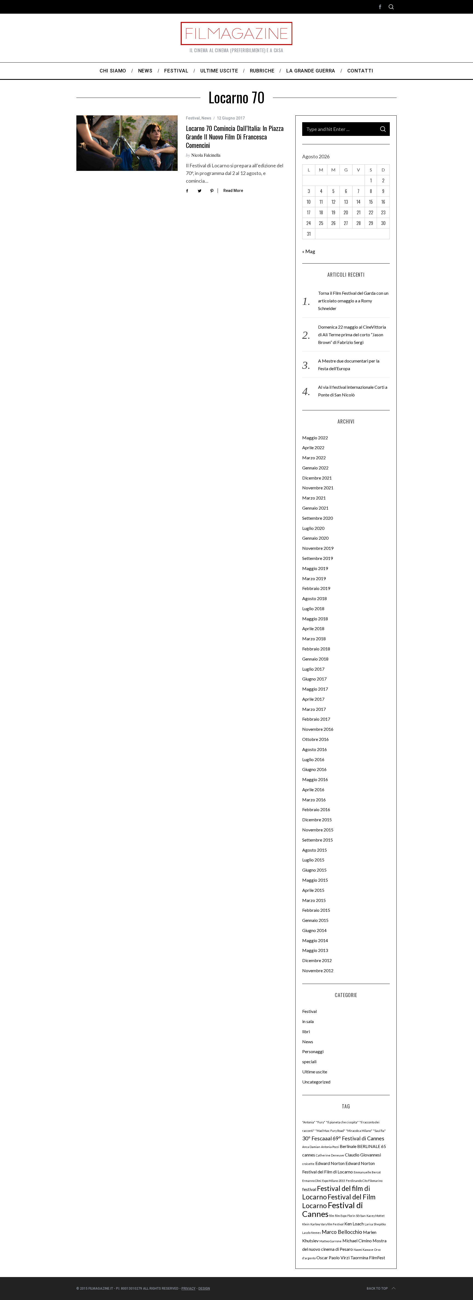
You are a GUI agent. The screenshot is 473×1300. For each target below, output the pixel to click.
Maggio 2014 (315, 940)
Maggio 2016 (315, 779)
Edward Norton (330, 1163)
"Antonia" (308, 1122)
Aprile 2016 (313, 789)
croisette (308, 1163)
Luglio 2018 (313, 608)
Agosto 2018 (314, 598)
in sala (308, 1021)
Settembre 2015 (317, 839)
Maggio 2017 (315, 688)
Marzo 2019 (314, 578)
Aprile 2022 (313, 447)
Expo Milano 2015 (333, 1180)
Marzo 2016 (314, 799)
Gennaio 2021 (315, 507)
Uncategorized (316, 1081)
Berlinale (348, 1146)
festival (309, 1189)
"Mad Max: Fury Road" (330, 1130)
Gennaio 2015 (315, 920)
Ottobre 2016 (315, 739)
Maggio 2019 (315, 568)
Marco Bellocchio (342, 1232)
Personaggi (313, 1051)
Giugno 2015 (314, 869)
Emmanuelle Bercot (367, 1172)
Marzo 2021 (314, 497)
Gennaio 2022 (315, 467)
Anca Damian (311, 1147)
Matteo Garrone (330, 1241)
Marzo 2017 (314, 709)
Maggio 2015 (315, 880)
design (204, 1288)
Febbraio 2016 (316, 809)
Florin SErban (356, 1215)
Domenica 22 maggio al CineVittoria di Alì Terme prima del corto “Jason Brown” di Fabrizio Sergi (352, 334)
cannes (308, 1154)
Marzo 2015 (314, 900)
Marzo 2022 (314, 457)
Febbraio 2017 (316, 718)
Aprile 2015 (313, 890)
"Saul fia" (379, 1130)
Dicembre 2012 (317, 960)
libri (306, 1031)
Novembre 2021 (317, 487)
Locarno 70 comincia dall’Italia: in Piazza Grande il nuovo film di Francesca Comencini (235, 136)
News (206, 118)
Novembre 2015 (317, 829)
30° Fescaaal (317, 1138)
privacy (188, 1288)
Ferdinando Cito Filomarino (364, 1180)
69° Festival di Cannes (358, 1138)
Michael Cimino (357, 1240)
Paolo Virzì (339, 1257)
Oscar (322, 1257)
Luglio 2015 (313, 859)
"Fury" (320, 1122)
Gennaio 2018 (315, 658)
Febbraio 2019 (316, 588)
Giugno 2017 (314, 678)
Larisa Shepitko (375, 1224)
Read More (233, 190)
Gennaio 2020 (315, 538)
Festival (193, 118)
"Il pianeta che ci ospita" (342, 1122)
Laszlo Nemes (311, 1232)
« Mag (308, 251)
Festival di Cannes (332, 1209)
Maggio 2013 (315, 950)
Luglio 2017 (313, 668)
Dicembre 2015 (317, 819)
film (331, 1215)
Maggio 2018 (315, 618)
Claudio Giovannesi (363, 1154)
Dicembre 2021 (317, 477)
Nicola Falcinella (205, 155)
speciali (309, 1061)
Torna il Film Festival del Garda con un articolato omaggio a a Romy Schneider (353, 300)
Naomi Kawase (363, 1249)
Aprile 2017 (313, 699)
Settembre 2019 (317, 558)
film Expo (341, 1215)
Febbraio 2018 (316, 648)
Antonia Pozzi (330, 1147)
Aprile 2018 (313, 628)
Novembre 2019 (317, 548)
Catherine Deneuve (330, 1155)
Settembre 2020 (317, 518)
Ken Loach (354, 1223)
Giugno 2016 (314, 769)
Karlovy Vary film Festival (327, 1224)
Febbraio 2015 (316, 910)
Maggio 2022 (315, 437)
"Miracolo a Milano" (359, 1130)
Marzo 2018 (314, 638)
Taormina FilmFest (367, 1257)
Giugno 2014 (314, 930)
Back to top (377, 1288)
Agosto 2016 (314, 749)
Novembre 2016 (317, 729)
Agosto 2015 (314, 849)
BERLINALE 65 (371, 1146)
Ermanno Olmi (311, 1180)
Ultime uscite (314, 1071)
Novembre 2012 (317, 970)
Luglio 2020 (313, 528)
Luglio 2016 (313, 759)
